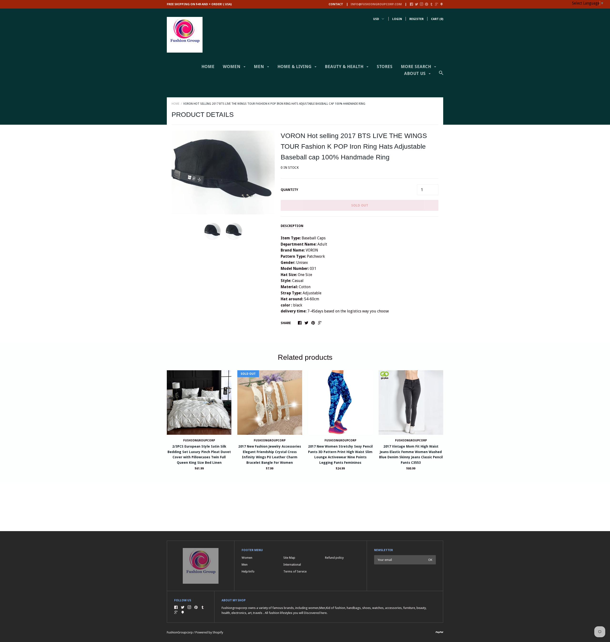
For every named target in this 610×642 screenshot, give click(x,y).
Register (416, 19)
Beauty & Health (345, 66)
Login (397, 19)
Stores (384, 66)
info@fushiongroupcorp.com (376, 4)
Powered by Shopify (209, 632)
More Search (416, 66)
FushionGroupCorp (269, 440)
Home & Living (295, 66)
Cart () (437, 19)
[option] (223, 172)
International (292, 564)
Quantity (289, 190)
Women (232, 66)
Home (207, 66)
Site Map (289, 557)
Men (259, 66)
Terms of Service (295, 571)
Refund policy (334, 557)
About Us (415, 73)
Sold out (359, 205)
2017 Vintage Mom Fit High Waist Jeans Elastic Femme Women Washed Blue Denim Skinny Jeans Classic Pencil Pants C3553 (411, 454)
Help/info (248, 571)
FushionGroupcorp (199, 440)
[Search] (441, 75)
